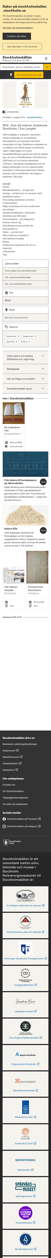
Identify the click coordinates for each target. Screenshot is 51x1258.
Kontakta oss (9, 785)
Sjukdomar (28, 336)
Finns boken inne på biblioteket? (21, 270)
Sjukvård (10, 341)
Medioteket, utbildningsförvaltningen (20, 744)
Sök (47, 67)
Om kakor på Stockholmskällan (18, 28)
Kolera (24, 341)
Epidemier (11, 336)
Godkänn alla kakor (17, 36)
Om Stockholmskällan (13, 791)
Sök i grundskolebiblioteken (18, 283)
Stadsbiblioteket (34, 117)
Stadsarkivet (9, 770)
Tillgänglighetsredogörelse (15, 798)
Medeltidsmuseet (11, 757)
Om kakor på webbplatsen (15, 804)
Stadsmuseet (9, 750)
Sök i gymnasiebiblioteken (18, 277)
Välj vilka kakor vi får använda (22, 46)
